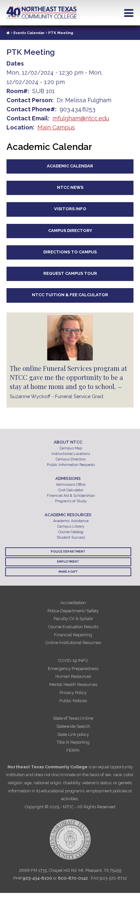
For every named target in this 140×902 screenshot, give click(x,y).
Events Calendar (29, 33)
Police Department (68, 551)
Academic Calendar (70, 166)
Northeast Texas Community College (42, 12)
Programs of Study (71, 501)
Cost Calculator (70, 490)
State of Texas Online (73, 718)
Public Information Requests (71, 465)
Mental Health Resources (73, 684)
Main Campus (56, 127)
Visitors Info (70, 208)
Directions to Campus (70, 252)
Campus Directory (70, 230)
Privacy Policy (73, 692)
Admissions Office (70, 484)
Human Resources (73, 676)
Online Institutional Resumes (73, 642)
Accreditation (73, 602)
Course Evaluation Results (73, 626)
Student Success (71, 537)
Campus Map (71, 448)
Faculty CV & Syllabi (73, 618)
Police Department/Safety (73, 610)
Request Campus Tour (70, 273)
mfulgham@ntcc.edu (80, 118)
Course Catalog (70, 532)
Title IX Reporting (73, 742)
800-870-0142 (73, 878)
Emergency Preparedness (73, 668)
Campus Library (70, 526)
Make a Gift (68, 571)
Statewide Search (73, 726)
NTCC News (70, 187)
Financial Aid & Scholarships (71, 496)
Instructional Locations (70, 454)
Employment (68, 561)
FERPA (73, 750)
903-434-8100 (37, 878)
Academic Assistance (71, 521)
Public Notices (73, 700)
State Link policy (73, 734)
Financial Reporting (73, 634)
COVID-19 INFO (73, 660)
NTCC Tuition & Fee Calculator (70, 294)
